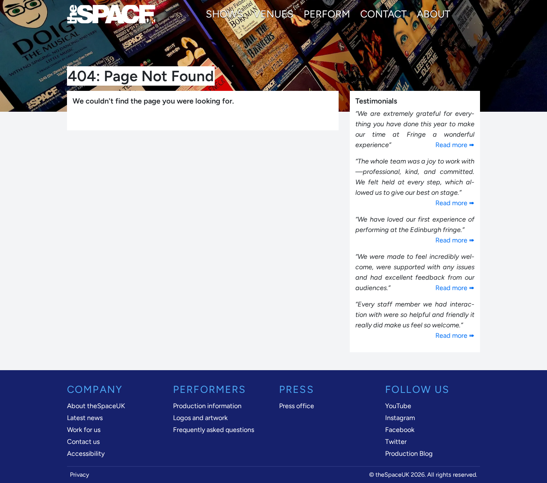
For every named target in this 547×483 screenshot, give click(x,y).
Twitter (396, 442)
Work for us (83, 430)
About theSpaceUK (96, 406)
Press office (296, 406)
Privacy (79, 474)
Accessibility (86, 453)
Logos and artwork (200, 418)
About (433, 14)
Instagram (400, 418)
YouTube (398, 406)
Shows (224, 14)
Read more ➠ (454, 145)
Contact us (83, 442)
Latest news (85, 418)
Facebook (400, 430)
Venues (273, 14)
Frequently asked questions (213, 430)
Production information (207, 406)
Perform (327, 14)
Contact (383, 14)
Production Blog (409, 453)
